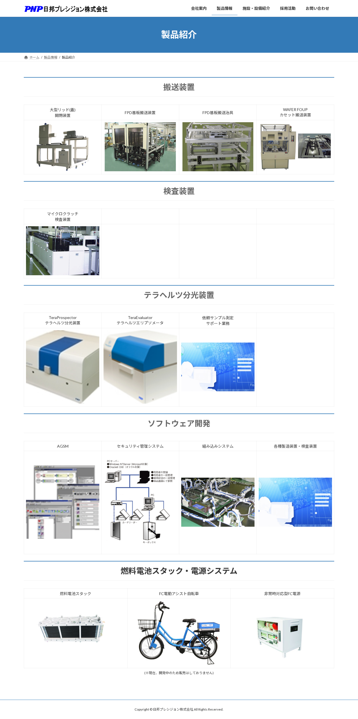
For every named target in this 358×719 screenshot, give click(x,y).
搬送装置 (179, 87)
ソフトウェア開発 (179, 423)
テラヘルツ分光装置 (179, 295)
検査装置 (179, 191)
